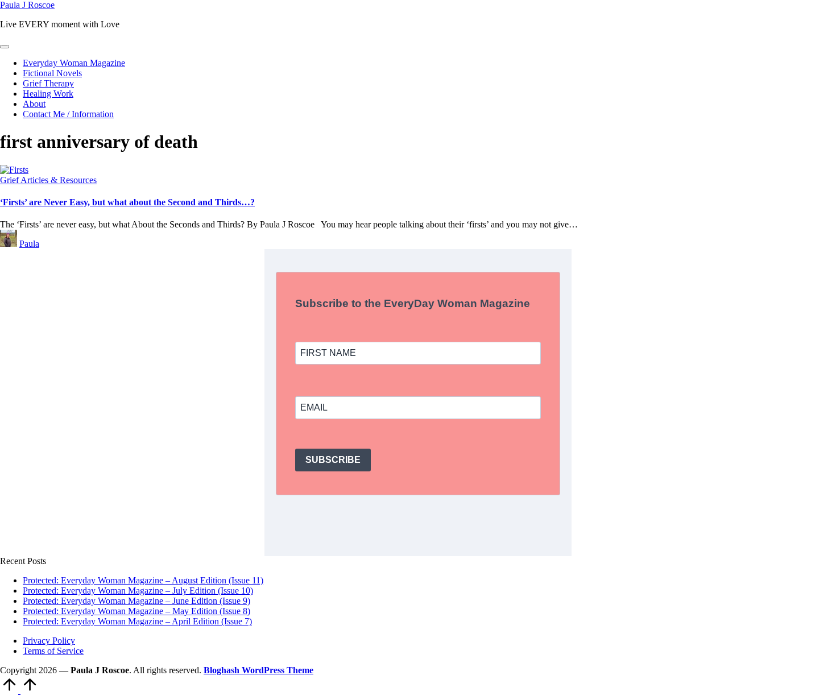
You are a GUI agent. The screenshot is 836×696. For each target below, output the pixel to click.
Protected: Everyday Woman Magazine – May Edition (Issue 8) (136, 611)
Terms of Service (53, 651)
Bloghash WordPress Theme (258, 670)
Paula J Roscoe (27, 5)
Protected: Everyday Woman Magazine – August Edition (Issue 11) (143, 580)
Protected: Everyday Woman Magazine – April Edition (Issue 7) (137, 621)
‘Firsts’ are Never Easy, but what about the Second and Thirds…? (127, 202)
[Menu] (4, 46)
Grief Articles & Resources (48, 180)
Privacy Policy (49, 640)
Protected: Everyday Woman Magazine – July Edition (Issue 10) (138, 590)
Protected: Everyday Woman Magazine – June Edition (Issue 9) (136, 601)
